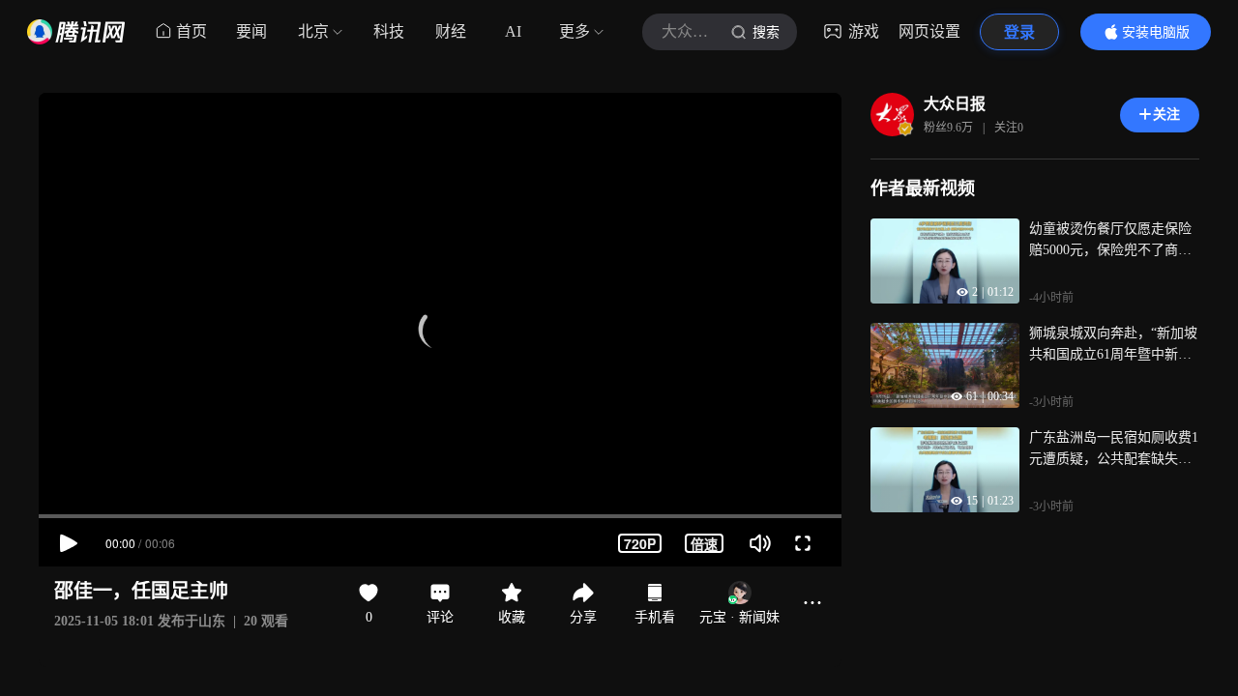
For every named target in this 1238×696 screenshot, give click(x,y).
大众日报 (955, 104)
